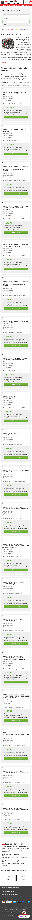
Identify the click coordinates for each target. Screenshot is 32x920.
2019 (8, 876)
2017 (8, 880)
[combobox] (16, 15)
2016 (23, 880)
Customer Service (8, 891)
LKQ (19, 59)
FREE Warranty (11, 29)
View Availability (16, 117)
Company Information (10, 895)
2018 (23, 876)
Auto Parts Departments (10, 888)
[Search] (25, 2)
